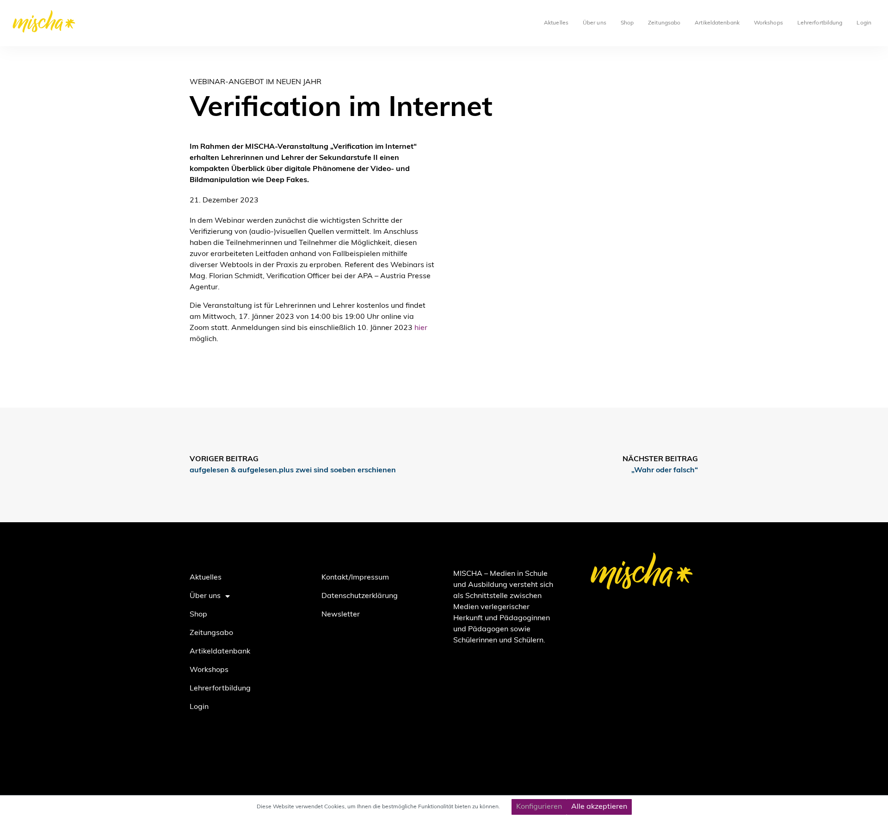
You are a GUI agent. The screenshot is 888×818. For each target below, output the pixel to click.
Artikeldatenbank (717, 23)
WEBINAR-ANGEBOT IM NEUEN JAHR (255, 82)
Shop (627, 23)
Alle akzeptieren (599, 807)
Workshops (768, 23)
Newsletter (340, 614)
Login (864, 23)
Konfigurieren (539, 807)
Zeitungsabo (664, 23)
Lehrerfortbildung (820, 23)
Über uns (594, 23)
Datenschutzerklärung (359, 596)
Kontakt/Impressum (355, 577)
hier (420, 328)
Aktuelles (556, 23)
